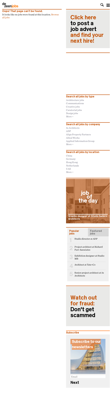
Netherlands (72, 165)
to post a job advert (87, 29)
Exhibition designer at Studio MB (89, 257)
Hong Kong (72, 162)
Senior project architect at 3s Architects (89, 274)
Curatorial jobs (74, 110)
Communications (75, 103)
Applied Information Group (80, 141)
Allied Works (73, 137)
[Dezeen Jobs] (10, 7)
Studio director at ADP (86, 238)
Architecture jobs (75, 100)
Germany (71, 158)
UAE (68, 168)
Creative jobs (73, 106)
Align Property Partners (78, 134)
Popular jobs (74, 232)
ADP (68, 131)
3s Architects (72, 127)
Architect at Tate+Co (85, 264)
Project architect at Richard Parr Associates (89, 248)
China (69, 155)
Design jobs (72, 113)
